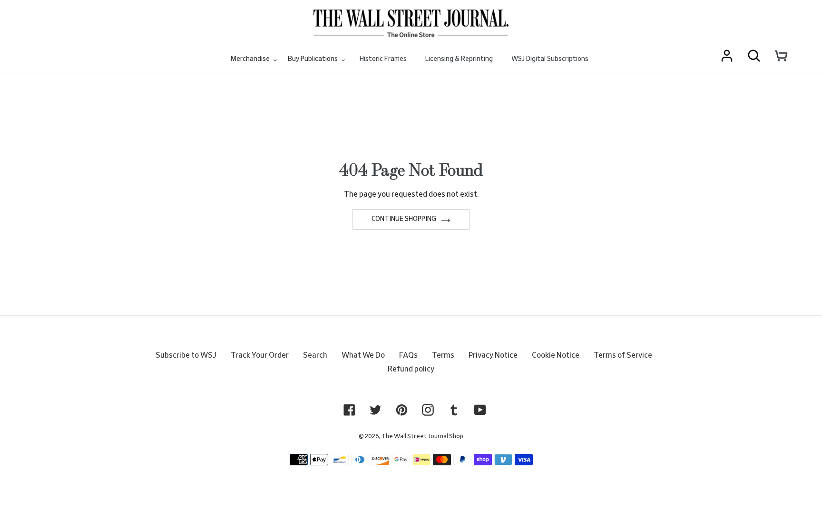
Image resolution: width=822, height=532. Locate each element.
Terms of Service (623, 355)
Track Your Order (260, 355)
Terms (443, 355)
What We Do (363, 355)
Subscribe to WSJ (186, 355)
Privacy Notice (493, 355)
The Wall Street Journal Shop (422, 436)
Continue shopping (404, 219)
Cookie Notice (555, 355)
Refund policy (411, 369)
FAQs (408, 355)
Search (315, 355)
